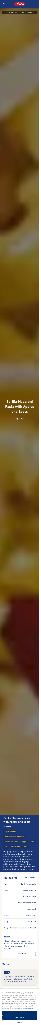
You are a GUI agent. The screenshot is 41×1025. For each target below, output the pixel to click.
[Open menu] (3, 4)
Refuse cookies (19, 1017)
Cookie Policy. (29, 1008)
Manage (19, 1022)
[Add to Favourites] (22, 419)
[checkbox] (19, 977)
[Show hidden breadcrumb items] (4, 12)
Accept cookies (19, 1012)
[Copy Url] (17, 419)
